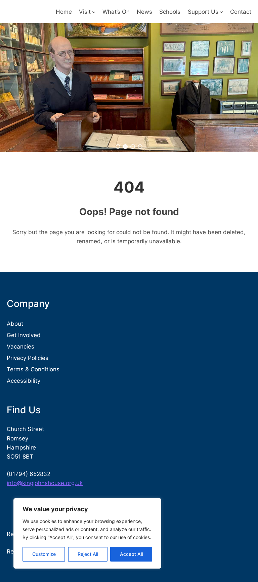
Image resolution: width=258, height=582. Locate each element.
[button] (118, 146)
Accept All (131, 554)
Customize (44, 554)
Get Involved (24, 334)
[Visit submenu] (93, 11)
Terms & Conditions (33, 369)
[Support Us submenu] (221, 11)
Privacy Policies (27, 357)
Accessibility (23, 380)
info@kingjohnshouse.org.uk (45, 482)
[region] (87, 533)
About (15, 323)
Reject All (88, 554)
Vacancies (20, 346)
